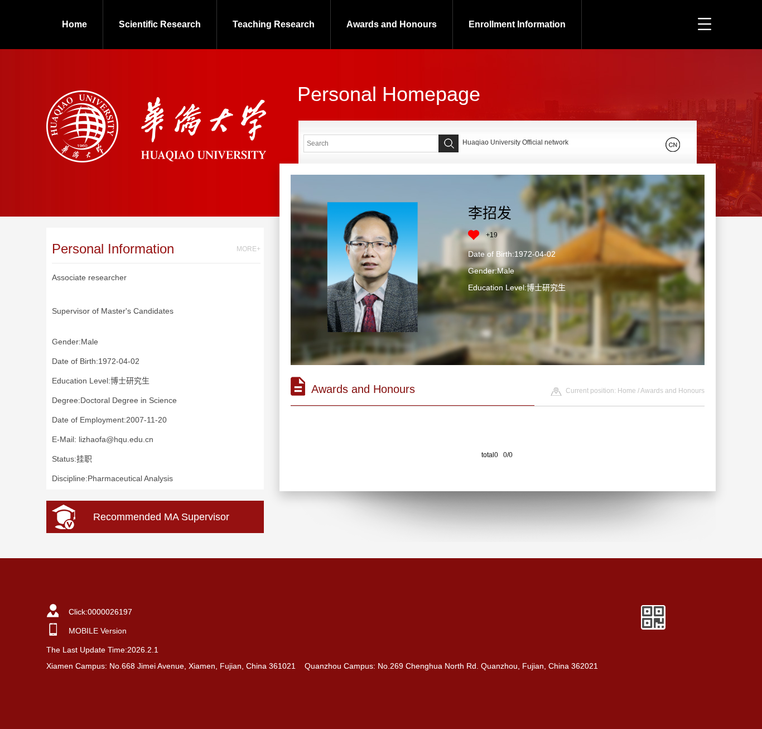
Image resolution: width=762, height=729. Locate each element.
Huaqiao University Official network (515, 142)
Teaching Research (274, 24)
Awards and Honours (391, 24)
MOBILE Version (98, 630)
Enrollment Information (517, 24)
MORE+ (249, 249)
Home (74, 24)
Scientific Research (160, 24)
